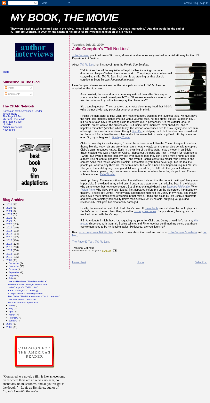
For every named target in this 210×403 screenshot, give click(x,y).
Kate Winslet (107, 174)
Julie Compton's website (182, 232)
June (11, 305)
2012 (9, 250)
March (12, 314)
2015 (9, 240)
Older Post (201, 262)
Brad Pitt (137, 131)
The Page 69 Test (12, 121)
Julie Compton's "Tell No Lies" (23, 287)
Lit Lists (7, 124)
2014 (9, 243)
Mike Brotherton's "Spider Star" (23, 302)
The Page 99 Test (12, 116)
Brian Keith (151, 208)
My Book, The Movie (14, 119)
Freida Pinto (87, 189)
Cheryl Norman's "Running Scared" (25, 293)
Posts (10, 87)
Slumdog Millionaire (178, 186)
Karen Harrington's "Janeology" (23, 290)
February (14, 318)
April (11, 311)
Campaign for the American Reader (22, 111)
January (13, 320)
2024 (9, 211)
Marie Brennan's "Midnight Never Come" (28, 284)
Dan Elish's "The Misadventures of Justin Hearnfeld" (34, 296)
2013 (9, 247)
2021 (9, 221)
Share (6, 71)
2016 (9, 237)
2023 (9, 214)
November (14, 266)
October (13, 269)
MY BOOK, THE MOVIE (64, 17)
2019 (9, 227)
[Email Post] (114, 250)
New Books (9, 129)
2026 (9, 204)
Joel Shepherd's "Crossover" (22, 299)
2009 (9, 260)
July (11, 278)
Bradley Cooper (121, 137)
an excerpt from (96, 232)
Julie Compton (80, 55)
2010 (9, 257)
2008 (9, 323)
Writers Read (10, 113)
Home (140, 262)
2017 (9, 234)
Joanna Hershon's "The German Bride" (27, 281)
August (12, 275)
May (11, 308)
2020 (9, 224)
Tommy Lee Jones (145, 211)
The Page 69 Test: (90, 241)
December (14, 263)
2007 (9, 327)
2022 (9, 217)
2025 (9, 207)
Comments (13, 94)
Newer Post (79, 262)
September (14, 272)
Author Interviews (12, 127)
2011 (9, 253)
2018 (9, 230)
